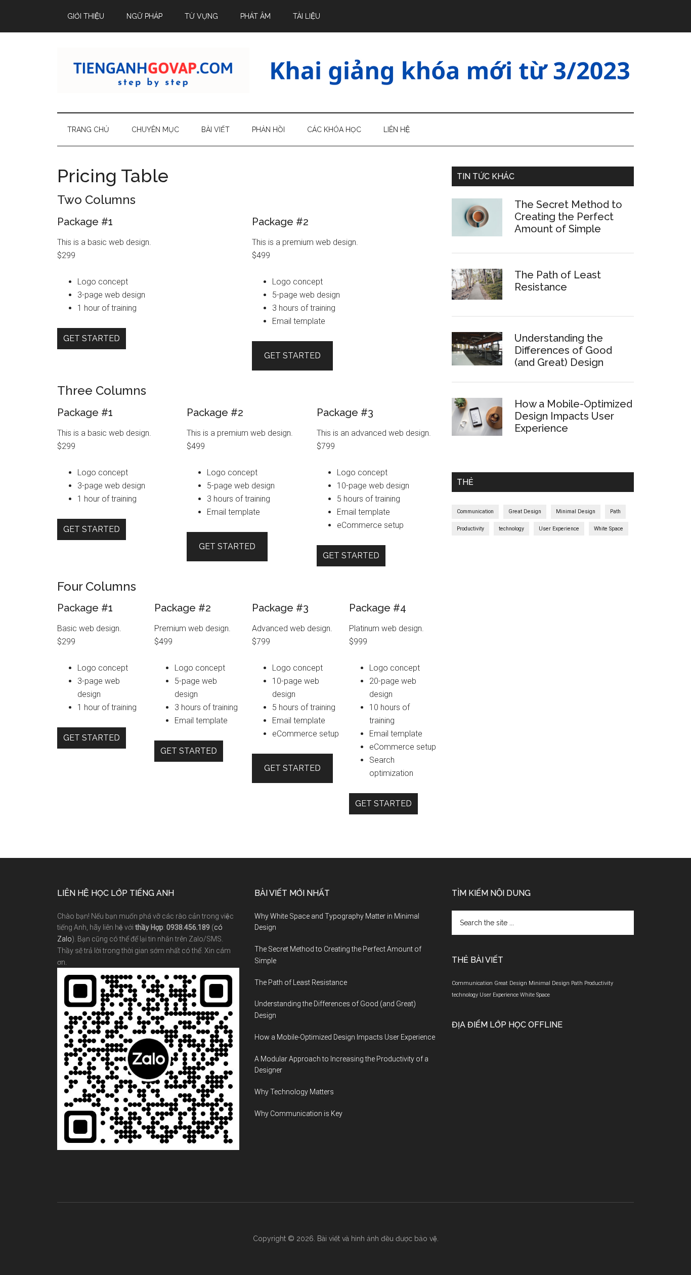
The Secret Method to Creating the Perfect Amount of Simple (568, 216)
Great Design (524, 511)
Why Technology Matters (294, 1092)
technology (511, 528)
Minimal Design (575, 511)
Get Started (91, 338)
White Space (608, 528)
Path (615, 511)
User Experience (559, 528)
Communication (475, 511)
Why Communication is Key (298, 1113)
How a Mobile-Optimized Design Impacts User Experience (573, 416)
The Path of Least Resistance (557, 281)
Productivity (470, 528)
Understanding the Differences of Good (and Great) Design (563, 350)
